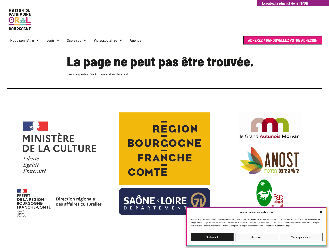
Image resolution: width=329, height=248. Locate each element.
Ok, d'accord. (212, 237)
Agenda (135, 40)
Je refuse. (257, 237)
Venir (50, 40)
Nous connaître (22, 40)
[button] (321, 212)
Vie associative (105, 40)
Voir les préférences (301, 237)
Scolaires (74, 40)
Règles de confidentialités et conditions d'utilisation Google (266, 225)
